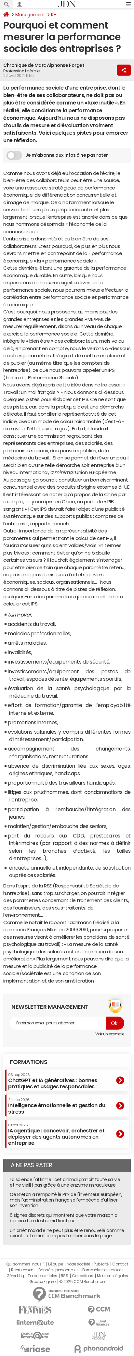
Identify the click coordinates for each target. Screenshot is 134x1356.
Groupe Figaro (42, 1282)
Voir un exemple (109, 1034)
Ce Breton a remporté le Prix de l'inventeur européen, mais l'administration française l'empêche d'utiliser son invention (66, 1200)
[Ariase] (35, 1348)
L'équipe (55, 1264)
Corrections (82, 1276)
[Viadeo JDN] (99, 1336)
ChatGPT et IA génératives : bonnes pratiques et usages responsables (52, 1081)
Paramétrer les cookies (102, 1270)
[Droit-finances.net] (99, 1323)
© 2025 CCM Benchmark (82, 1282)
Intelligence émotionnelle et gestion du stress (56, 1106)
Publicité (101, 1264)
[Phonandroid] (99, 1349)
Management (30, 14)
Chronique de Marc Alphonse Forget (43, 65)
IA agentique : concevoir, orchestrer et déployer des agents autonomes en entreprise (56, 1134)
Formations (28, 1062)
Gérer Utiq (15, 1276)
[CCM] (99, 1310)
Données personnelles (58, 1270)
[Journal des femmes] (35, 1310)
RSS (64, 1276)
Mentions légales (112, 1276)
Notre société (78, 1264)
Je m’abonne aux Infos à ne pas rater (66, 155)
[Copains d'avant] (35, 1336)
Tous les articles (42, 1276)
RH (53, 14)
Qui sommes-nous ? (25, 1264)
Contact (120, 1264)
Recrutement (23, 1270)
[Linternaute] (35, 1323)
